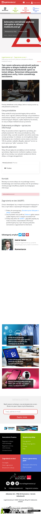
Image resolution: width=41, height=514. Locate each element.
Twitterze (28, 214)
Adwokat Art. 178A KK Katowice (17, 494)
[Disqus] (20, 280)
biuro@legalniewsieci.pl (27, 484)
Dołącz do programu (29, 444)
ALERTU (22, 219)
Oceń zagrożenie (7, 465)
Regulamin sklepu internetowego (7, 442)
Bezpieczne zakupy (8, 468)
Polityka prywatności (16, 488)
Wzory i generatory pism (36, 10)
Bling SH (27, 500)
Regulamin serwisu (32, 488)
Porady (25, 446)
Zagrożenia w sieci (25, 10)
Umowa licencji (7, 450)
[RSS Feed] (5, 488)
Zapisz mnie (22, 417)
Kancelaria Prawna (9, 437)
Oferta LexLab (27, 467)
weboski (20, 501)
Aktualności (5, 10)
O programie (27, 441)
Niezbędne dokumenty (30, 465)
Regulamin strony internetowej (7, 447)
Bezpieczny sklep (15, 11)
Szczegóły (5, 463)
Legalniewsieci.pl (7, 57)
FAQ (24, 449)
